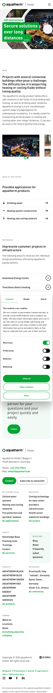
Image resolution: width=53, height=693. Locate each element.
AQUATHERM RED (11, 583)
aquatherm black (13, 571)
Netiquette (7, 671)
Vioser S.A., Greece (39, 587)
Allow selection (26, 387)
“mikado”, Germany (39, 575)
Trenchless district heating (16, 287)
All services (8, 552)
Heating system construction (22, 210)
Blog (35, 540)
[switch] (46, 351)
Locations (7, 623)
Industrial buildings (39, 517)
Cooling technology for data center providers (39, 500)
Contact (14, 429)
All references (36, 591)
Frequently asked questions (38, 553)
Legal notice (42, 671)
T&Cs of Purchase (16, 674)
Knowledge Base (11, 536)
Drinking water (15, 203)
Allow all (26, 378)
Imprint (31, 671)
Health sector (36, 512)
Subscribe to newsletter (32, 480)
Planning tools (9, 540)
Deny (26, 395)
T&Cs (4, 674)
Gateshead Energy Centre (15, 278)
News (36, 544)
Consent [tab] (9, 299)
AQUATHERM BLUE (12, 575)
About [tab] (43, 299)
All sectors (34, 520)
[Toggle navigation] (49, 4)
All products (8, 603)
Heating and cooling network (22, 218)
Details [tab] (26, 299)
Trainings (7, 545)
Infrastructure (36, 508)
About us (6, 619)
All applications (10, 520)
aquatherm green (13, 579)
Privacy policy (20, 671)
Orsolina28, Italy (37, 571)
